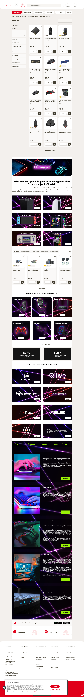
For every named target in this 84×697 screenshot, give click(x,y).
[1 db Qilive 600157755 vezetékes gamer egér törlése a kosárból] (52, 52)
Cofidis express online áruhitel (10, 666)
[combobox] (44, 5)
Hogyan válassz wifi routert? (65, 444)
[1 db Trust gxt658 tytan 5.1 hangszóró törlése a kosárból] (51, 282)
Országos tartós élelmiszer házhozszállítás (10, 662)
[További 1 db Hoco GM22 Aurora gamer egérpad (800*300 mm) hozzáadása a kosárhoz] (37, 81)
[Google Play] (58, 623)
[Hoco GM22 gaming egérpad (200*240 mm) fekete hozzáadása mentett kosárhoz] (41, 26)
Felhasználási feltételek (55, 657)
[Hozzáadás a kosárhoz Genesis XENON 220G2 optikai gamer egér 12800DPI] (69, 144)
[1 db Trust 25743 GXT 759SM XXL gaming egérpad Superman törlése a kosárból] (66, 83)
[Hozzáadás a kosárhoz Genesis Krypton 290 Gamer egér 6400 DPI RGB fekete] (54, 144)
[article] (35, 40)
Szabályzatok (23, 655)
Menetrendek (53, 659)
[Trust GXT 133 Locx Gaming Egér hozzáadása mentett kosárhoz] (70, 88)
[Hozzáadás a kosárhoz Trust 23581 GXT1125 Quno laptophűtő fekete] (22, 282)
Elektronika (24, 16)
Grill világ (60, 12)
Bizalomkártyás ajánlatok (38, 12)
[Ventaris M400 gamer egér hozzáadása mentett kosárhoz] (70, 26)
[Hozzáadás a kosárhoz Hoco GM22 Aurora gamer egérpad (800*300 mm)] (39, 82)
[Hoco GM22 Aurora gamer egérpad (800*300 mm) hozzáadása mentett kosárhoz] (41, 57)
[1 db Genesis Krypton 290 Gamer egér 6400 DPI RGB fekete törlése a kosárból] (52, 144)
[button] (4, 688)
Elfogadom (55, 686)
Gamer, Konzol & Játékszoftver (32, 16)
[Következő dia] (70, 251)
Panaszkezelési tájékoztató (70, 659)
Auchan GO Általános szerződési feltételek (56, 665)
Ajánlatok (22, 657)
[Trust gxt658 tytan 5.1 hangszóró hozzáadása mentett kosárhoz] (55, 257)
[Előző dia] (68, 251)
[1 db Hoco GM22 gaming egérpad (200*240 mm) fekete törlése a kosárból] (37, 52)
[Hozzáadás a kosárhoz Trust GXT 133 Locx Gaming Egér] (69, 113)
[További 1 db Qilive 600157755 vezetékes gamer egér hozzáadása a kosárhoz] (52, 51)
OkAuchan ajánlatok (27, 12)
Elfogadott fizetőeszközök (70, 657)
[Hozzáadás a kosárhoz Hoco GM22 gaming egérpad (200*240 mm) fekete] (39, 51)
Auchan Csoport (38, 655)
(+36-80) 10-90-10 (53, 632)
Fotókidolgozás (53, 661)
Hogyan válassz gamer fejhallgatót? (45, 444)
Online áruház (18, 16)
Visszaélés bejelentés (39, 666)
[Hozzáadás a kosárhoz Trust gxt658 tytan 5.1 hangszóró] (53, 282)
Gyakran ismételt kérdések (55, 652)
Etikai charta (38, 664)
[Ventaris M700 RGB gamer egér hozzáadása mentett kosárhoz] (41, 119)
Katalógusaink (68, 652)
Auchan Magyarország (40, 652)
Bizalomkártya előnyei (24, 652)
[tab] (16, 251)
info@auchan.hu (21, 632)
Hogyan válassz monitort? (55, 444)
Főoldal (13, 16)
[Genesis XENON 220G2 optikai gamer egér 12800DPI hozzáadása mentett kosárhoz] (70, 119)
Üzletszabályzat (38, 668)
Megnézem (65, 478)
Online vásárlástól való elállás (10, 675)
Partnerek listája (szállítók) (31, 691)
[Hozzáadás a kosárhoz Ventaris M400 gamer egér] (69, 51)
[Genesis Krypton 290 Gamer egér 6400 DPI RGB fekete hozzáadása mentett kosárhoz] (55, 119)
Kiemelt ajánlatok (49, 12)
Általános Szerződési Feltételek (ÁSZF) (11, 670)
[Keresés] (28, 5)
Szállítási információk (9, 652)
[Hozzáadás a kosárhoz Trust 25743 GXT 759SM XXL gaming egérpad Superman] (69, 82)
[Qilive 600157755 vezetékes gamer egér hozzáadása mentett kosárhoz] (55, 26)
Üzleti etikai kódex (39, 659)
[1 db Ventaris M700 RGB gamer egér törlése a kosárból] (37, 144)
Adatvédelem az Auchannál (41, 657)
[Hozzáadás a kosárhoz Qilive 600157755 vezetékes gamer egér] (54, 51)
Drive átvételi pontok (9, 664)
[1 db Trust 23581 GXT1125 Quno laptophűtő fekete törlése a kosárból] (19, 282)
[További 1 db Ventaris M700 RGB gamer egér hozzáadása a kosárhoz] (37, 143)
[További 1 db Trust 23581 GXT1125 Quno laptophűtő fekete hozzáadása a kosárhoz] (19, 281)
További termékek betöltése (50, 150)
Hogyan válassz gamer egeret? (19, 444)
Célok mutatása (55, 689)
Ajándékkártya (53, 655)
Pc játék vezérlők (42, 16)
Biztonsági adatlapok (54, 667)
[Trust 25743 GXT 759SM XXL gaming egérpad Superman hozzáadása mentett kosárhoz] (70, 57)
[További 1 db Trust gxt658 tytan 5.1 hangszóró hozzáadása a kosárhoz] (51, 281)
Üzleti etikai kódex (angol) (40, 661)
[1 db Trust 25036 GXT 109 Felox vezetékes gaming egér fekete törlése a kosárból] (52, 83)
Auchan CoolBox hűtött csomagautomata (9, 659)
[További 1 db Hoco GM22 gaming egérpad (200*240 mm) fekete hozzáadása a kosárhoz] (37, 51)
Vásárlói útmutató (69, 655)
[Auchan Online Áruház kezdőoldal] (8, 5)
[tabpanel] (42, 269)
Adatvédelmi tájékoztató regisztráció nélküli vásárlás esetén (11, 673)
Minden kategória (16, 12)
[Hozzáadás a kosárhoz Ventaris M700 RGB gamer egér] (39, 144)
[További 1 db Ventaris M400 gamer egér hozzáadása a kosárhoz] (66, 51)
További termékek (42, 288)
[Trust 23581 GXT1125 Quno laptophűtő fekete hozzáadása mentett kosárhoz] (23, 257)
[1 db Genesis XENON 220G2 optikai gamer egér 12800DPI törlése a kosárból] (66, 144)
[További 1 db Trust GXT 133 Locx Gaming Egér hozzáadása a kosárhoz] (66, 112)
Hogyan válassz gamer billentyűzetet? (31, 444)
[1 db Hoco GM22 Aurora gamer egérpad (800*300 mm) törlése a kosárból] (37, 83)
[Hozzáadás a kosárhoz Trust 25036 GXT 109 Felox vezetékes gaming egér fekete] (54, 82)
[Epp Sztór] (66, 623)
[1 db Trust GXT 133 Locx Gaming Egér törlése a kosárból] (66, 114)
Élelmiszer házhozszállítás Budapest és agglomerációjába (11, 655)
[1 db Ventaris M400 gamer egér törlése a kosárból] (66, 52)
